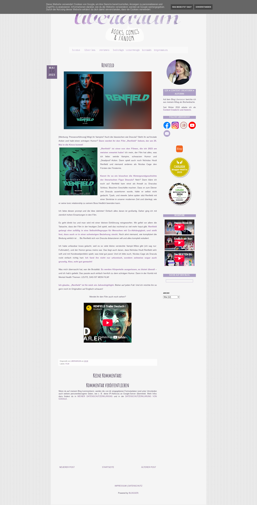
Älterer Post (148, 467)
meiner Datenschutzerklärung (94, 396)
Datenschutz (135, 486)
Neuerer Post (67, 467)
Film (67, 364)
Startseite (108, 467)
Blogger (133, 493)
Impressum (121, 486)
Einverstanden (203, 7)
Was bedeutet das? (182, 7)
